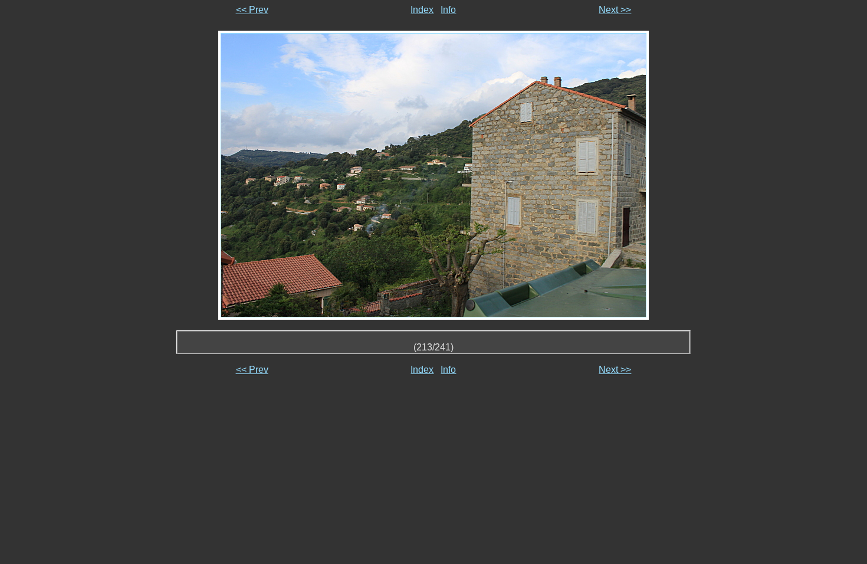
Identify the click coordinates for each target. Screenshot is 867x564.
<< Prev (252, 10)
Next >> (615, 10)
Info (448, 10)
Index (422, 10)
